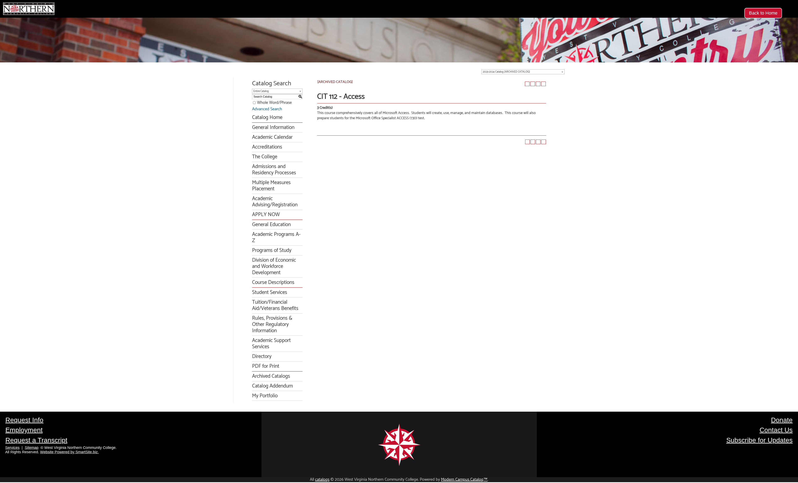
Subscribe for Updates (759, 440)
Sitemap (31, 448)
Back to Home (763, 13)
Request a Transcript (36, 440)
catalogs (322, 479)
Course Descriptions (273, 282)
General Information (273, 127)
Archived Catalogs (271, 376)
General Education (271, 224)
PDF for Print (265, 366)
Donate (782, 420)
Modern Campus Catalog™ (464, 479)
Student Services (269, 292)
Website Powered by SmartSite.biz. (69, 452)
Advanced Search (267, 109)
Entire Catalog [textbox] (261, 91)
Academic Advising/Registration (275, 201)
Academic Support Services (271, 343)
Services (12, 448)
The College (264, 156)
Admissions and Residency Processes (274, 169)
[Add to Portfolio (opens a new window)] (527, 84)
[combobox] (523, 71)
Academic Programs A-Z (276, 237)
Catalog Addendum (272, 386)
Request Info (24, 420)
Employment (24, 430)
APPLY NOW (266, 214)
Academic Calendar (272, 137)
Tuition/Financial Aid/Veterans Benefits (275, 305)
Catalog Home (267, 117)
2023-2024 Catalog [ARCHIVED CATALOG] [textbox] (506, 72)
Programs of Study (271, 250)
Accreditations (267, 147)
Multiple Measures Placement (271, 185)
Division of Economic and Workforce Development (274, 266)
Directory (261, 356)
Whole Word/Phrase (274, 102)
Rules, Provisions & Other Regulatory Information (272, 324)
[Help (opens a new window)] (543, 84)
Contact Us (776, 430)
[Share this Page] (532, 84)
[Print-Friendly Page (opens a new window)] (538, 84)
